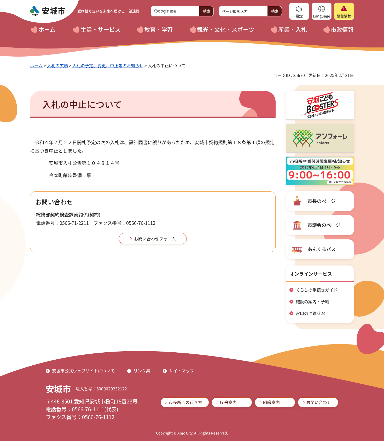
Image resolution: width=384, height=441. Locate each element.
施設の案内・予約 (312, 301)
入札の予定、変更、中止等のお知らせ (107, 65)
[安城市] (47, 11)
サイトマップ (181, 370)
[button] (299, 11)
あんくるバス (321, 249)
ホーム (36, 65)
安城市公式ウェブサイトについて (83, 370)
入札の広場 (57, 65)
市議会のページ (323, 224)
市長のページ (321, 200)
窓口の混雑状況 (310, 313)
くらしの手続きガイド (317, 290)
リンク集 (141, 370)
